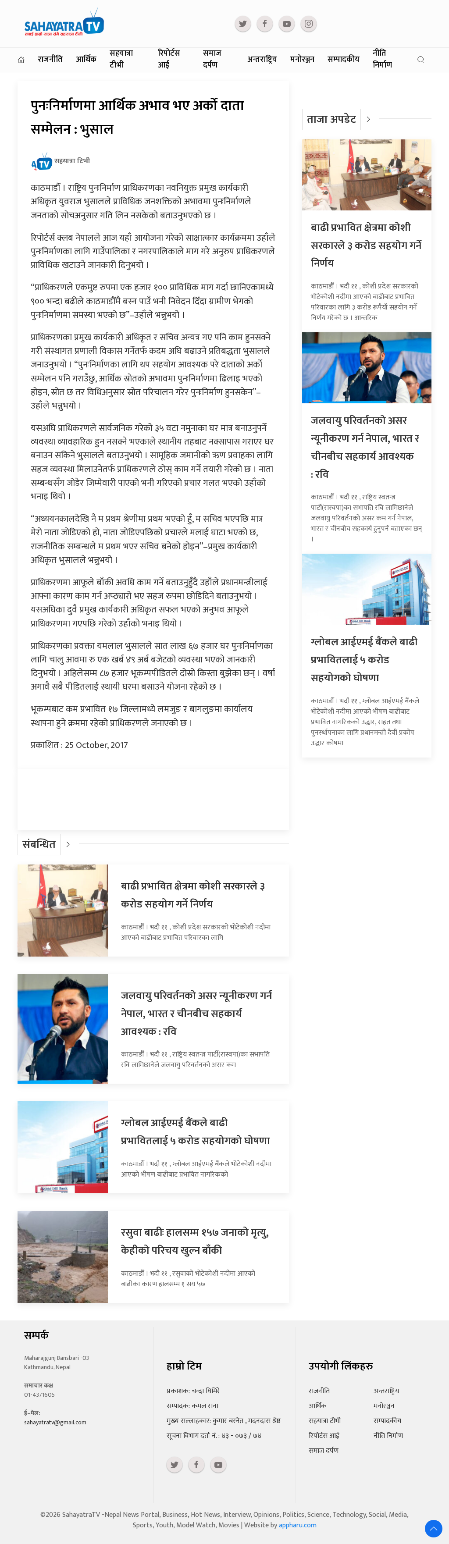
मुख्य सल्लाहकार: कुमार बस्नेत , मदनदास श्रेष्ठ (224, 1421)
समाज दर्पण (212, 60)
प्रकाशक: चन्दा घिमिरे (193, 1391)
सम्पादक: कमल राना (192, 1406)
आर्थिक (86, 59)
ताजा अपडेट (331, 119)
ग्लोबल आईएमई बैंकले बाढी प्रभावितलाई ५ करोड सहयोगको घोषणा (195, 1132)
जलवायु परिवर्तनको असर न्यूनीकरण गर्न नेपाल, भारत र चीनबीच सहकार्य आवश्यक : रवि (196, 1014)
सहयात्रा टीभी (121, 60)
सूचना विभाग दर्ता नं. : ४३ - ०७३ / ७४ (214, 1436)
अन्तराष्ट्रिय (262, 59)
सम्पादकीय (344, 59)
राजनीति (50, 59)
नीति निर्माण (382, 60)
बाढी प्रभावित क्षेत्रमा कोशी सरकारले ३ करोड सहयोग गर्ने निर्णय (193, 895)
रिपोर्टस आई (169, 60)
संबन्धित (39, 845)
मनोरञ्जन (302, 59)
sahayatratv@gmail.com (55, 1422)
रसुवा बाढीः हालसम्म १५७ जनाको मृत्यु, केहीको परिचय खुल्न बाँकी (195, 1241)
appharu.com (298, 1525)
